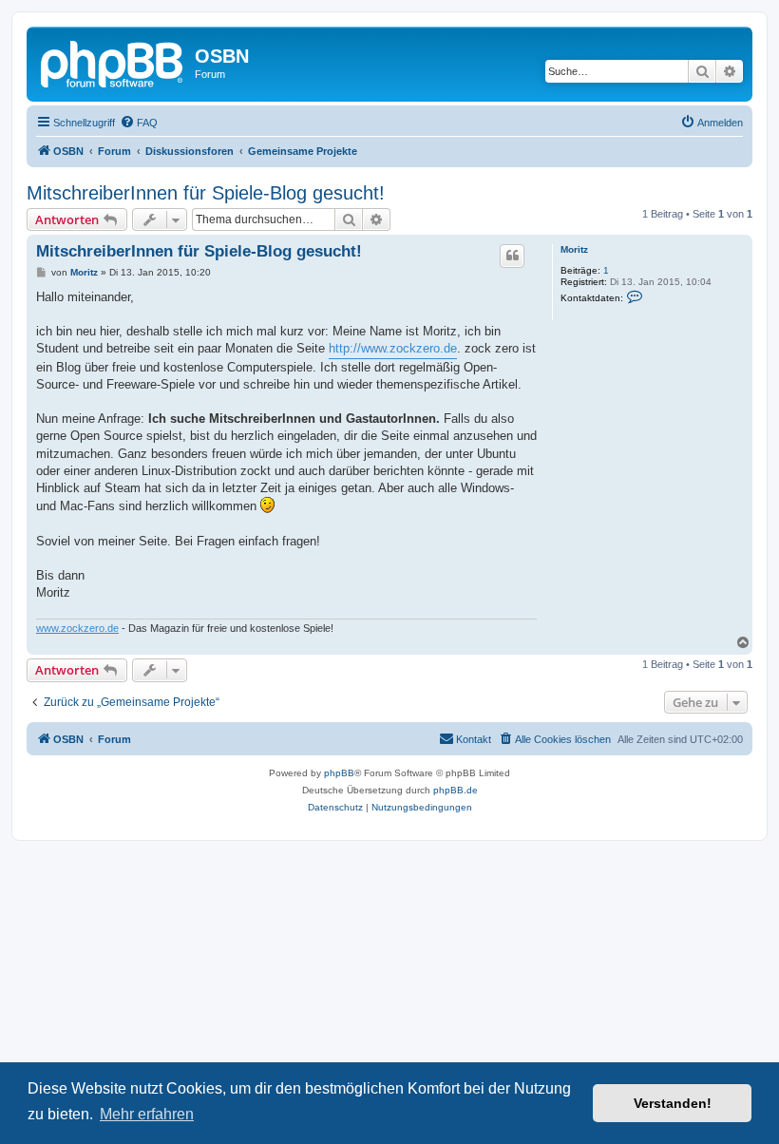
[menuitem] (139, 122)
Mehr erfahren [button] (147, 1114)
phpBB (339, 773)
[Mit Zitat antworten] (512, 255)
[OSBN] (113, 61)
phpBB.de (455, 790)
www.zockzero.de (77, 628)
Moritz (574, 249)
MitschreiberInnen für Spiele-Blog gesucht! (206, 192)
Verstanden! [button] (673, 1103)
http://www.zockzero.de (393, 348)
